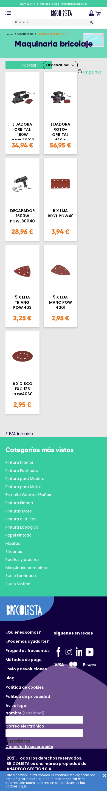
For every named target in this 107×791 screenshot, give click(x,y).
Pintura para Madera (24, 478)
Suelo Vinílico (17, 584)
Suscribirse (17, 741)
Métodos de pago (23, 659)
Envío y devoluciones (26, 669)
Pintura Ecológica (21, 527)
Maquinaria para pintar (27, 567)
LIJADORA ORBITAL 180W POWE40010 (22, 131)
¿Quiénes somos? (23, 632)
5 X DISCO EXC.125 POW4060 (22, 389)
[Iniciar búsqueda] (91, 22)
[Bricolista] (61, 13)
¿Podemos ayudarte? (27, 641)
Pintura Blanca (19, 503)
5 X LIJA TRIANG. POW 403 (22, 302)
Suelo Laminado (20, 575)
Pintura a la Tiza (20, 519)
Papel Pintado (18, 535)
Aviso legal (16, 705)
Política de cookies (24, 687)
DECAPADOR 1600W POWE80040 (22, 216)
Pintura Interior (19, 462)
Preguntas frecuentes (27, 650)
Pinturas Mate (18, 511)
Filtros (29, 65)
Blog (10, 678)
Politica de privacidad (27, 696)
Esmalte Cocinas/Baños (28, 494)
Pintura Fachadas (22, 470)
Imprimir (92, 72)
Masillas (12, 543)
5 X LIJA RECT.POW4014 (61, 213)
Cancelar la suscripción (29, 746)
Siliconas (13, 551)
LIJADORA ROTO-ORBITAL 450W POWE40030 (60, 131)
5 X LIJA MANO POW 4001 (60, 302)
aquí (22, 786)
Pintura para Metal (23, 486)
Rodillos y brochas (22, 559)
